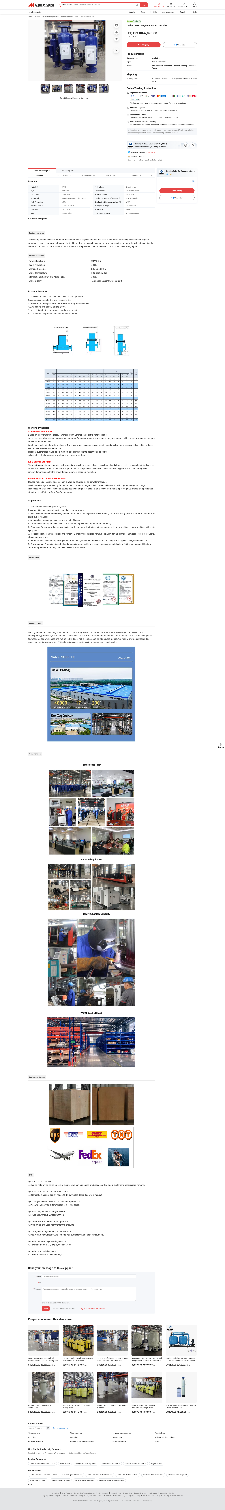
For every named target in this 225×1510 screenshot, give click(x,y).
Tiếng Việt (166, 1496)
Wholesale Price (116, 1493)
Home (30, 17)
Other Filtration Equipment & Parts (42, 1463)
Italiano (100, 1496)
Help (155, 12)
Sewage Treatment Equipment (86, 1463)
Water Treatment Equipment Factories (44, 1475)
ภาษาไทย (151, 1496)
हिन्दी (144, 1496)
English (57, 1496)
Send (46, 1308)
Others (157, 1441)
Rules (195, 12)
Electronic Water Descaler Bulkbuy (111, 1480)
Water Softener (160, 1433)
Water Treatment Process (60, 1480)
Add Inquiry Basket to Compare (75, 98)
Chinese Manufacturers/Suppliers (84, 1493)
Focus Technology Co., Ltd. (97, 1501)
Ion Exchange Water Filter (110, 1463)
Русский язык (91, 1496)
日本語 (138, 1496)
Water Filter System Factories (127, 1475)
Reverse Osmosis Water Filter (135, 1463)
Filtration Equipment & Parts (69, 17)
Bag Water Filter (157, 1463)
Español (65, 1496)
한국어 (131, 1496)
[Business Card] (193, 180)
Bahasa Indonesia (177, 1496)
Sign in (194, 6)
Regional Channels (140, 1493)
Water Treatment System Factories (99, 1475)
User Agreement (126, 1501)
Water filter (32, 1437)
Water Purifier (65, 1463)
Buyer (143, 12)
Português (73, 1496)
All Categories (36, 12)
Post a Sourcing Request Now (93, 1308)
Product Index (153, 1493)
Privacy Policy (147, 1501)
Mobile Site (163, 1493)
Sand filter (74, 1437)
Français (82, 1496)
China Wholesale (103, 1493)
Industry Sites (127, 1493)
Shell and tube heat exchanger (165, 1437)
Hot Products (55, 1493)
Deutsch (108, 1496)
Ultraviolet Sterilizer (119, 1441)
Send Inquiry (143, 45)
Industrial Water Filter (87, 17)
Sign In (130, 160)
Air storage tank (34, 1433)
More (30, 1485)
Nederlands (117, 1496)
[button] (147, 175)
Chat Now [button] (181, 45)
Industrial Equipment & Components (46, 17)
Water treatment (76, 1433)
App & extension (168, 12)
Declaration (136, 1501)
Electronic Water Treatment (84, 1480)
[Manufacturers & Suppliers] (41, 4)
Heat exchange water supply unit (82, 1441)
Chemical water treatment (121, 1433)
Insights (171, 1493)
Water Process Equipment (177, 1475)
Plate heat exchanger (35, 1441)
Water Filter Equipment (38, 1480)
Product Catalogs (61, 1428)
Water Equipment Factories (72, 1475)
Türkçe (158, 1496)
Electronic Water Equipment (153, 1475)
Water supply (117, 1437)
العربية (125, 1496)
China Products (67, 1493)
